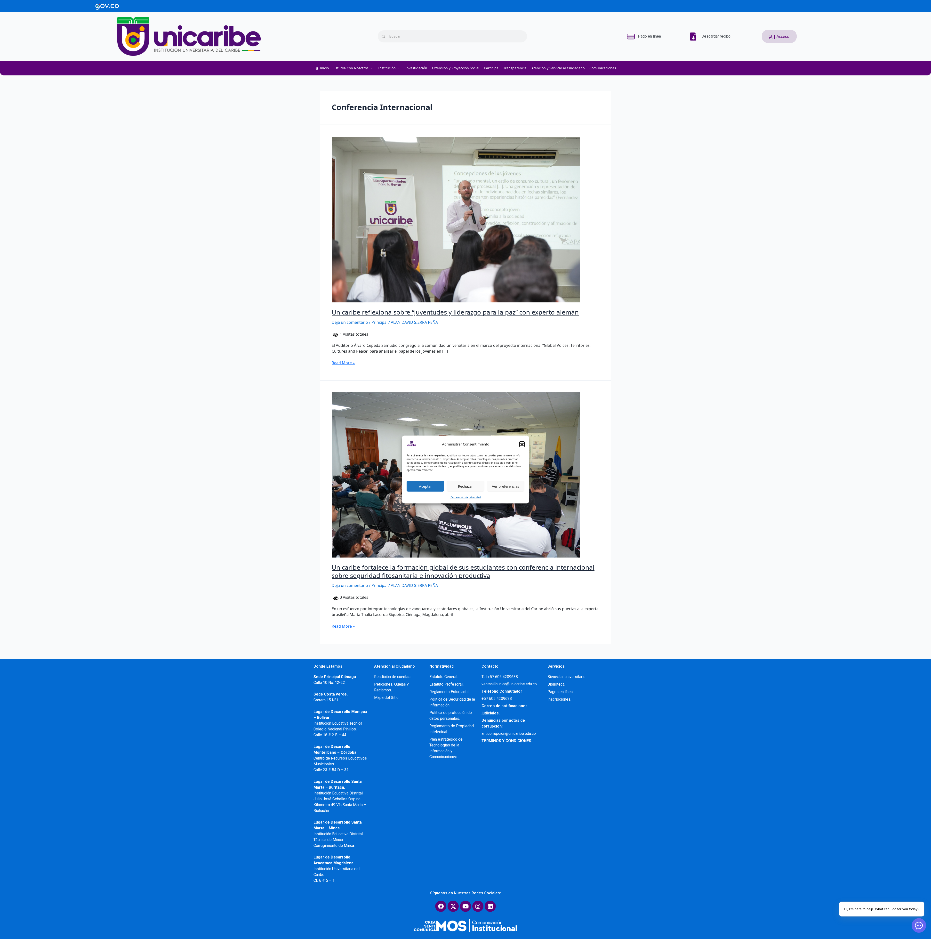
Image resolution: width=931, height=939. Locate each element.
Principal (379, 322)
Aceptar (425, 486)
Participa (491, 68)
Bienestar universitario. (566, 676)
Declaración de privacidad (465, 497)
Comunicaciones (602, 68)
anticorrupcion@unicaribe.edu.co (509, 733)
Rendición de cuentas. (392, 676)
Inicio (324, 68)
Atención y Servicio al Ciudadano (558, 68)
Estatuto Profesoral (446, 684)
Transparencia (515, 68)
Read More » (343, 362)
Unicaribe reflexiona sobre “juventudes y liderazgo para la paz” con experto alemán (455, 312)
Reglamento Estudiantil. (449, 691)
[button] (522, 444)
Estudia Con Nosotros (351, 68)
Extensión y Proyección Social (455, 68)
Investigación (416, 68)
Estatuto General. (443, 676)
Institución (387, 68)
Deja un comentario (350, 322)
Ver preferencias (505, 486)
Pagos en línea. (560, 691)
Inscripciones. (559, 699)
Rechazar (465, 486)
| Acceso (780, 36)
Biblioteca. (556, 684)
